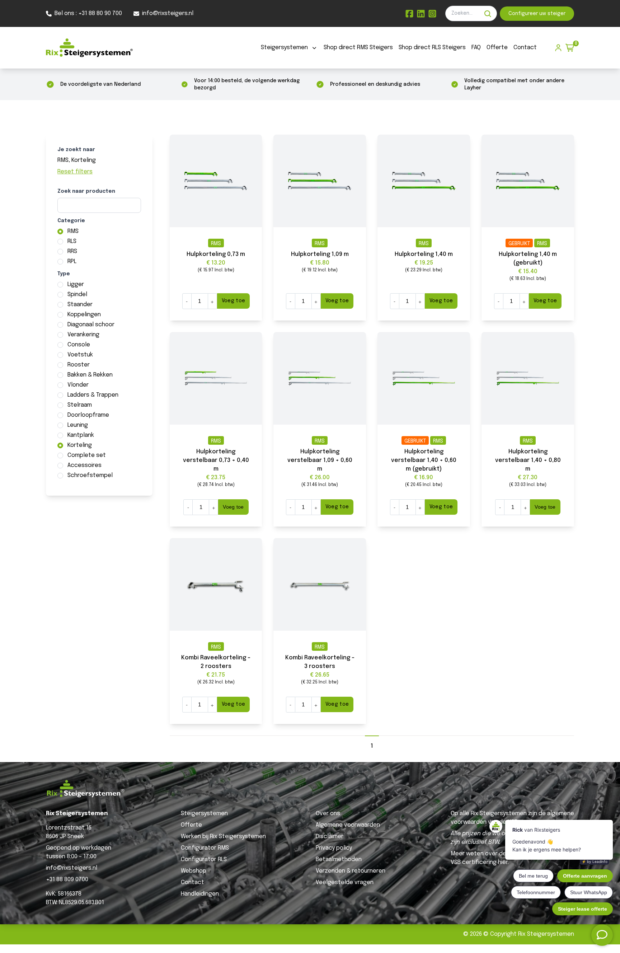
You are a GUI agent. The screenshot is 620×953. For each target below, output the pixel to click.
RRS (72, 251)
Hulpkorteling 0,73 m (216, 254)
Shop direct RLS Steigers (432, 48)
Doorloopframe (88, 415)
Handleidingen (200, 894)
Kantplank (80, 435)
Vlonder (78, 385)
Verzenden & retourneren (350, 871)
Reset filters (75, 172)
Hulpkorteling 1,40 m (424, 254)
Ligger (75, 284)
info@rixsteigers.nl (71, 868)
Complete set (86, 455)
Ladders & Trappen (92, 395)
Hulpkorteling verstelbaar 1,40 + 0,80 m (528, 460)
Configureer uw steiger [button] (536, 13)
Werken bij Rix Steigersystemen (223, 836)
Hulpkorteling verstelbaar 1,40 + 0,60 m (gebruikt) (423, 460)
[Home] (89, 47)
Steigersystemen (284, 48)
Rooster (78, 365)
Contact (525, 48)
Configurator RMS (205, 848)
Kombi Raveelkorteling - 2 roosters (215, 662)
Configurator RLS (204, 859)
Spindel (77, 294)
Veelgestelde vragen (345, 882)
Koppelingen (84, 315)
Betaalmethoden (339, 859)
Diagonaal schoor (90, 325)
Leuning (77, 425)
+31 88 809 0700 (67, 880)
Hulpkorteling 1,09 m (320, 254)
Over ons (328, 813)
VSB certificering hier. (480, 862)
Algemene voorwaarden (348, 825)
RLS (71, 241)
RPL (71, 261)
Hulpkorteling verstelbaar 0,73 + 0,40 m (216, 460)
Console (78, 345)
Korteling (79, 445)
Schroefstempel (90, 475)
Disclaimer (329, 836)
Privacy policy (334, 848)
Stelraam (79, 405)
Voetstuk (80, 355)
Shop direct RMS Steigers (358, 48)
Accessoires (84, 465)
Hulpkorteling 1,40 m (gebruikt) (528, 258)
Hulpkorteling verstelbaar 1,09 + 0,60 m (319, 460)
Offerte (497, 48)
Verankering (83, 335)
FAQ (476, 48)
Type (63, 273)
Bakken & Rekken (90, 375)
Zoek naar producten (86, 191)
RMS (73, 231)
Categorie (71, 220)
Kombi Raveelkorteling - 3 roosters (319, 662)
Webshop (193, 871)
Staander (80, 305)
